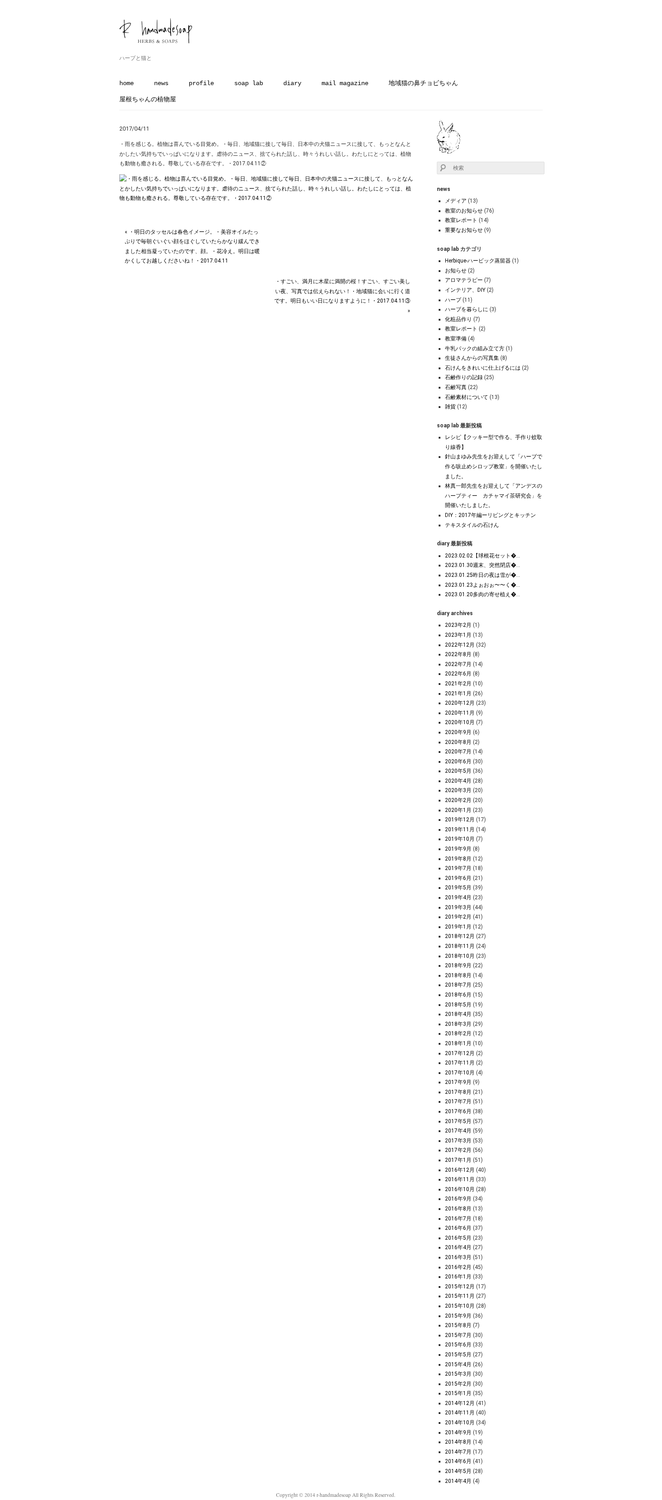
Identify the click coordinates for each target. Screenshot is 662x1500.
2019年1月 (458, 927)
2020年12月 (460, 703)
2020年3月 (458, 790)
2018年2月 (458, 1033)
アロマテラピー (464, 280)
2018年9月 (458, 965)
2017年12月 (460, 1053)
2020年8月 (458, 742)
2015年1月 (458, 1393)
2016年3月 (458, 1257)
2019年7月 (458, 868)
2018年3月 (458, 1024)
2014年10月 (460, 1422)
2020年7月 (458, 751)
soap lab (248, 83)
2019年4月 (458, 897)
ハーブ (453, 300)
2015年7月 (458, 1335)
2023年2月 (458, 625)
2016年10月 (460, 1189)
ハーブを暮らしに (466, 309)
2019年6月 (458, 878)
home (126, 83)
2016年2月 (458, 1267)
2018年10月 (460, 956)
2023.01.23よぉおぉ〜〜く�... (482, 585)
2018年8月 (458, 975)
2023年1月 (458, 635)
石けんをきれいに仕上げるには (483, 368)
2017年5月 (458, 1121)
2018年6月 (458, 995)
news (161, 83)
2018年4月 (458, 1014)
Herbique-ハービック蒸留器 (478, 261)
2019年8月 (458, 859)
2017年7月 (458, 1101)
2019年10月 (460, 839)
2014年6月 (458, 1461)
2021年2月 (458, 683)
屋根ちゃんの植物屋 (147, 99)
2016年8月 (458, 1208)
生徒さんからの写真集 (472, 358)
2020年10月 (460, 722)
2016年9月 (458, 1199)
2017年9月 (458, 1082)
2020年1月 (458, 810)
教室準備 (456, 338)
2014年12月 (460, 1403)
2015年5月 (458, 1354)
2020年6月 (458, 761)
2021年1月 (458, 693)
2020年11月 (460, 713)
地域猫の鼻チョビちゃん (423, 83)
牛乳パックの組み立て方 (474, 348)
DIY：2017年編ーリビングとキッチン (490, 515)
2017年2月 (458, 1150)
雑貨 (450, 406)
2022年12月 (460, 645)
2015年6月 (458, 1344)
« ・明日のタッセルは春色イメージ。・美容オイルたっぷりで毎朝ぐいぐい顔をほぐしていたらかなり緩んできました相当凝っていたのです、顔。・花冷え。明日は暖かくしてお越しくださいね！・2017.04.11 (192, 246)
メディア (456, 201)
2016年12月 (460, 1170)
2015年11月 (460, 1296)
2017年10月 (460, 1072)
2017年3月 (458, 1140)
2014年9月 (458, 1432)
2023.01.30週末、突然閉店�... (482, 565)
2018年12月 (460, 936)
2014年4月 (458, 1481)
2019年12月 (460, 819)
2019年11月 (460, 829)
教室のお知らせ (464, 211)
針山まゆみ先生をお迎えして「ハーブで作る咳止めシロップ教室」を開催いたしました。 (493, 466)
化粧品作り (458, 319)
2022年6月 (458, 674)
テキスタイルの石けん (472, 525)
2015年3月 (458, 1374)
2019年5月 (458, 887)
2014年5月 (458, 1471)
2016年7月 (458, 1218)
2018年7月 (458, 985)
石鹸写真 (456, 387)
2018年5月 (458, 1005)
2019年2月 (458, 917)
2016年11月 (460, 1179)
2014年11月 (460, 1412)
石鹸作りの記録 (464, 377)
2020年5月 (458, 771)
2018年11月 (460, 946)
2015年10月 (460, 1306)
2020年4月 (458, 781)
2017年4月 (458, 1131)
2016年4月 (458, 1247)
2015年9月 (458, 1316)
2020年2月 (458, 800)
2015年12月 (460, 1286)
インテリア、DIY (465, 290)
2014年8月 (458, 1442)
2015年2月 (458, 1384)
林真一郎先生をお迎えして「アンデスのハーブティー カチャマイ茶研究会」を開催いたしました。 (493, 495)
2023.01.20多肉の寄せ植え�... (482, 594)
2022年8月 (458, 654)
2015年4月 (458, 1364)
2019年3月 (458, 907)
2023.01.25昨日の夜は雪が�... (482, 575)
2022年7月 (458, 664)
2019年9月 (458, 849)
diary (292, 83)
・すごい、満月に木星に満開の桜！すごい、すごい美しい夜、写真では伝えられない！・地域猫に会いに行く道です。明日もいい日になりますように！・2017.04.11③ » (342, 296)
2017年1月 (458, 1160)
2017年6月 (458, 1111)
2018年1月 (458, 1043)
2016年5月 (458, 1238)
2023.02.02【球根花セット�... (482, 556)
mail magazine (345, 83)
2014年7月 (458, 1452)
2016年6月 (458, 1228)
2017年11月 (460, 1063)
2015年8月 (458, 1325)
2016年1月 (458, 1276)
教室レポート (461, 220)
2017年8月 (458, 1092)
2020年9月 (458, 732)
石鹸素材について (466, 397)
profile (201, 83)
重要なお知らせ (464, 230)
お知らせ (456, 270)
